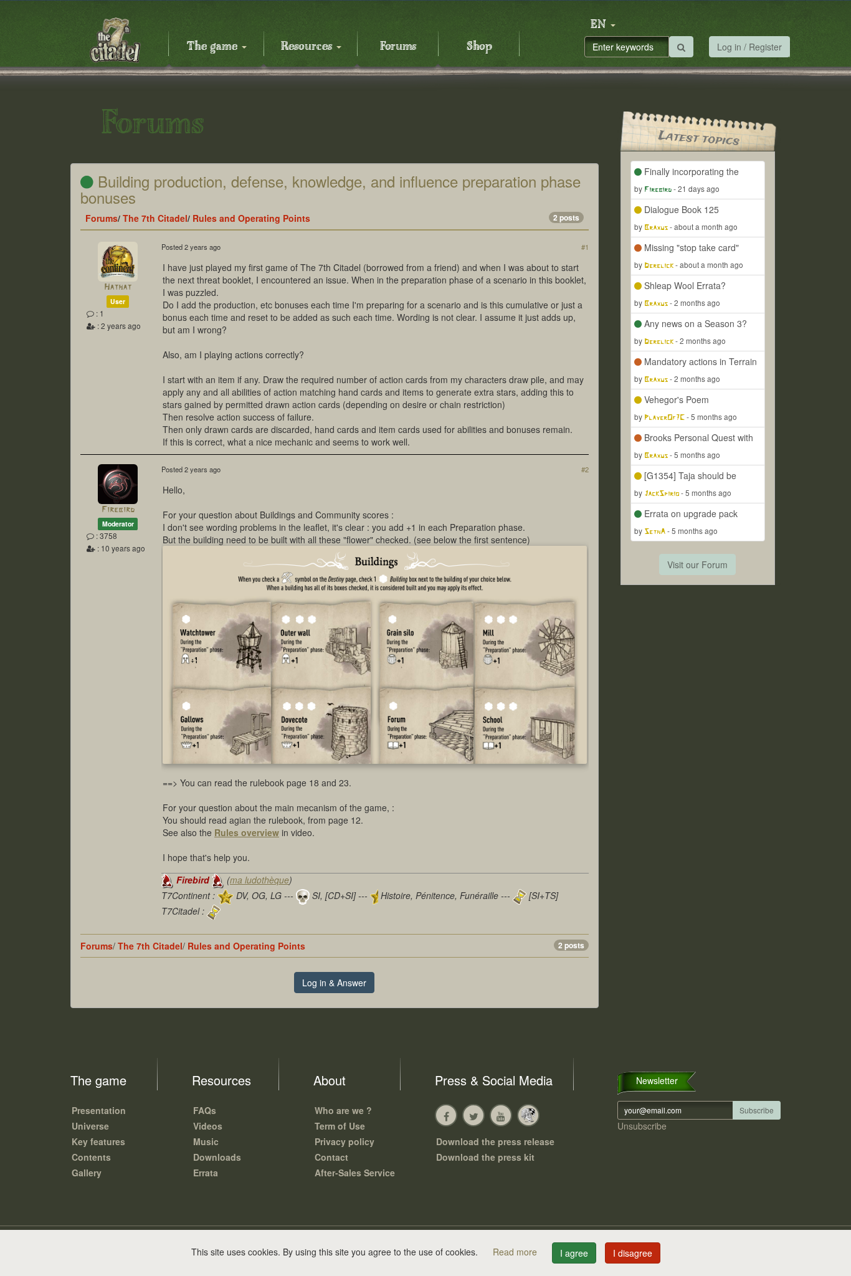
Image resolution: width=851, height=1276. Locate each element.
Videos (207, 1126)
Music (206, 1141)
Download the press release (495, 1141)
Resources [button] (308, 47)
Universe (90, 1126)
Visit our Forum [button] (697, 564)
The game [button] (213, 47)
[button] (603, 24)
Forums (398, 47)
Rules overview (246, 832)
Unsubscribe (642, 1126)
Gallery (87, 1172)
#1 (585, 247)
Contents (91, 1157)
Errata (205, 1172)
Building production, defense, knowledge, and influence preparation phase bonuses (330, 189)
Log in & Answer (334, 982)
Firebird (118, 510)
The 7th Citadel (155, 218)
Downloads (217, 1157)
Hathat (117, 287)
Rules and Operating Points (251, 218)
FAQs (204, 1110)
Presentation (99, 1110)
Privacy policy (344, 1141)
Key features (98, 1141)
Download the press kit (485, 1157)
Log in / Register (749, 46)
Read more (516, 1251)
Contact (331, 1157)
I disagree (632, 1253)
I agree (574, 1253)
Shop (479, 47)
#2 (585, 469)
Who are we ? (343, 1110)
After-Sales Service (355, 1172)
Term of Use (340, 1126)
